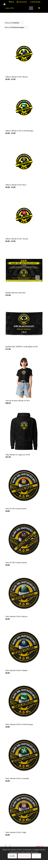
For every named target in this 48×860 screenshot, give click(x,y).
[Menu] (30, 8)
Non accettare (24, 856)
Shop (12, 2)
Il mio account (22, 2)
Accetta (12, 856)
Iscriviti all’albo (35, 2)
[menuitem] (11, 1)
